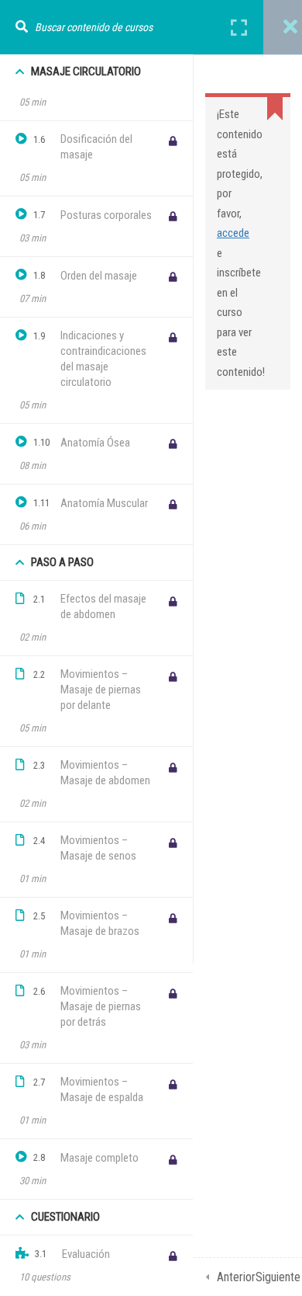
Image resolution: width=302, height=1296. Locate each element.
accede (233, 233)
